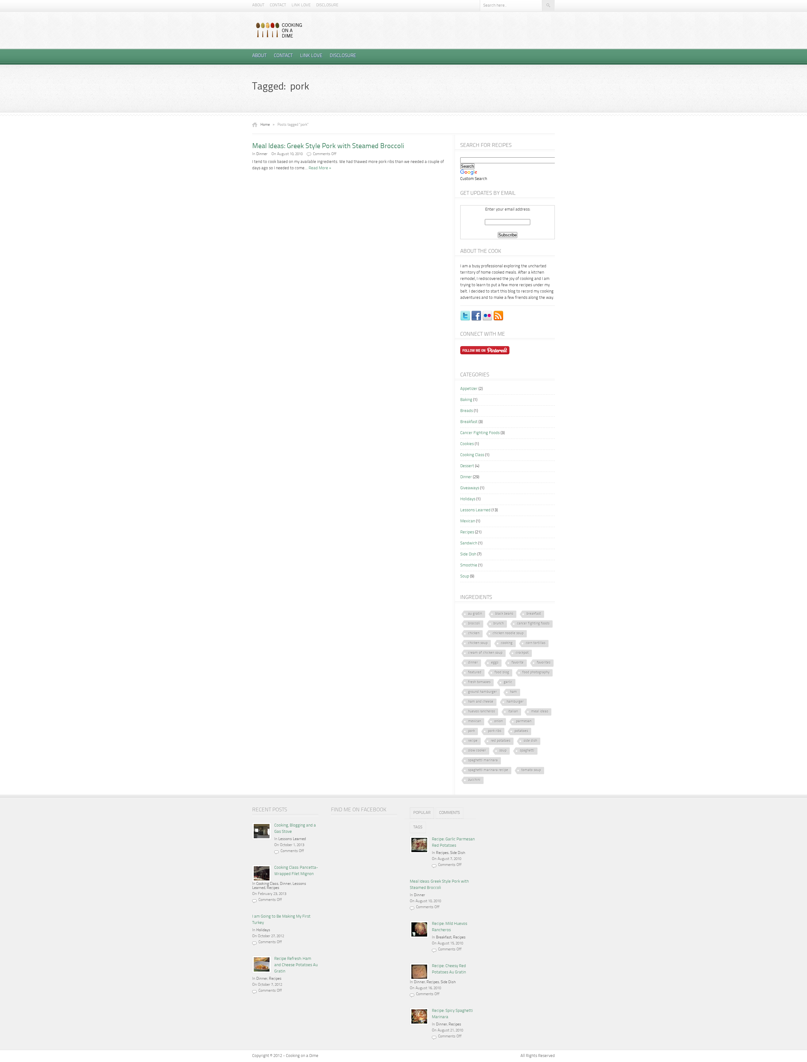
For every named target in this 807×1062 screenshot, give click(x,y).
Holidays (467, 499)
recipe (473, 741)
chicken (473, 633)
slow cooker (477, 750)
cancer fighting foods (533, 623)
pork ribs (494, 731)
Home (265, 125)
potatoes (521, 731)
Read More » (320, 168)
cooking (507, 643)
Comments (449, 813)
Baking (466, 400)
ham (513, 692)
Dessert (467, 466)
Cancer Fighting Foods (480, 433)
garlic (508, 682)
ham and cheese (480, 702)
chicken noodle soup (508, 633)
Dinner (261, 154)
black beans (504, 614)
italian (513, 711)
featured (474, 672)
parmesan (523, 721)
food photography (535, 672)
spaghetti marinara (483, 760)
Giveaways (469, 488)
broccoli (474, 623)
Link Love (301, 5)
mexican (474, 721)
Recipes (467, 532)
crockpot (522, 653)
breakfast (533, 614)
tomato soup (531, 770)
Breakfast (469, 422)
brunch (498, 623)
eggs (494, 662)
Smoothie (468, 565)
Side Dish (468, 554)
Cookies (467, 444)
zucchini (474, 780)
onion (498, 721)
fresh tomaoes (479, 682)
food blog (502, 672)
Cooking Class (472, 455)
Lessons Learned (475, 510)
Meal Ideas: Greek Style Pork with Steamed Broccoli (328, 146)
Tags (417, 827)
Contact (278, 5)
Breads (466, 411)
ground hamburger (482, 692)
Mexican (467, 521)
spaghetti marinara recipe (488, 770)
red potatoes (500, 741)
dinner (473, 662)
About (258, 5)
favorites (543, 662)
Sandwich (468, 543)
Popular (422, 813)
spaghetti (527, 750)
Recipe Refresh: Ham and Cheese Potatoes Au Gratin (296, 965)
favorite (518, 662)
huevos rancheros (481, 711)
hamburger (515, 702)
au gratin (475, 614)
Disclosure (327, 5)
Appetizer (469, 389)
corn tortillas (535, 643)
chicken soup (478, 643)
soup (503, 750)
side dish (530, 741)
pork (471, 731)
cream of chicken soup (485, 653)
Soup (464, 576)
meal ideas (539, 711)
